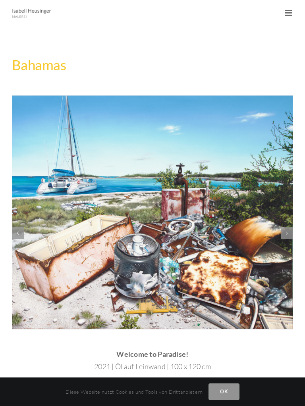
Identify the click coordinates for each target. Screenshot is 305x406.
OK (224, 391)
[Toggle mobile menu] (289, 13)
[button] (18, 233)
